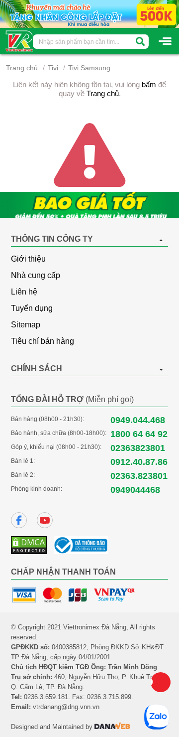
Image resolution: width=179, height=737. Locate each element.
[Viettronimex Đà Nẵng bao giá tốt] (89, 205)
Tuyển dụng (32, 308)
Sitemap (25, 324)
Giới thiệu (28, 259)
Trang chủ (22, 68)
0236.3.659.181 (46, 697)
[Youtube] (45, 520)
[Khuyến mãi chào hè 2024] (89, 13)
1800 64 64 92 (139, 434)
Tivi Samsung (89, 68)
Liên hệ (24, 292)
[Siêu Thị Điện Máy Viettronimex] (19, 40)
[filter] (140, 41)
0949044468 (135, 490)
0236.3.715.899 (109, 697)
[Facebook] (19, 520)
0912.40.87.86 (139, 462)
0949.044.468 (137, 420)
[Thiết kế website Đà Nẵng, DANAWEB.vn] (112, 727)
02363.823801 (139, 476)
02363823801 (137, 448)
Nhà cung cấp (35, 275)
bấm (149, 84)
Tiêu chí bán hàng (42, 341)
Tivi (53, 68)
